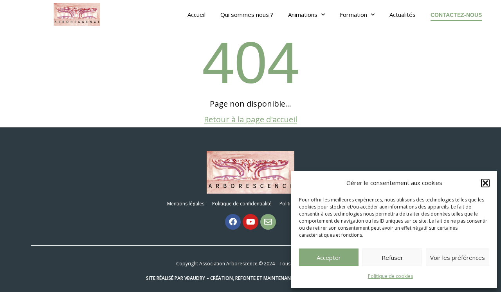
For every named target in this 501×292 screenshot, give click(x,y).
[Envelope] (268, 222)
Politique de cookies (390, 276)
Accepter (329, 257)
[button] (485, 183)
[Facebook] (233, 222)
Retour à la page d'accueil (250, 119)
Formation (353, 14)
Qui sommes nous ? (246, 14)
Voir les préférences (457, 257)
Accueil (196, 14)
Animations (302, 14)
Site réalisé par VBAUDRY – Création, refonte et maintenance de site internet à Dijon (250, 278)
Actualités (402, 14)
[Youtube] (250, 222)
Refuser (392, 257)
